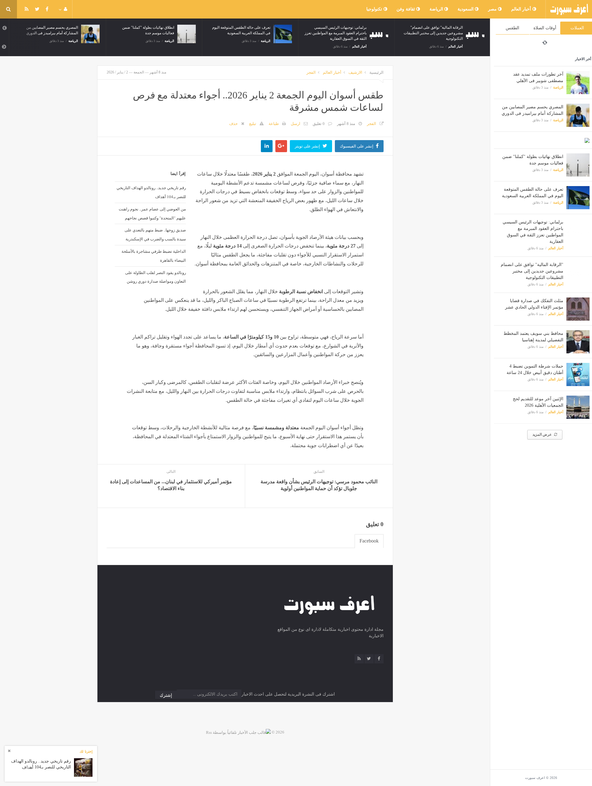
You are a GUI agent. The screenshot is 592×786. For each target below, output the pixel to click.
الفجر (311, 72)
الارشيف (355, 72)
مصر (493, 9)
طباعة (274, 123)
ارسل (295, 123)
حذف (233, 123)
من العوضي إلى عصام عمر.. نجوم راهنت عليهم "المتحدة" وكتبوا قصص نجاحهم (152, 213)
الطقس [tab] (512, 28)
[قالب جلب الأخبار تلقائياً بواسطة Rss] (238, 732)
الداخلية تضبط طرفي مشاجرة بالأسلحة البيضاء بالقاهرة (153, 255)
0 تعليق (319, 123)
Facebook (369, 540)
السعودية (466, 9)
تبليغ (252, 123)
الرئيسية (376, 72)
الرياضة (437, 9)
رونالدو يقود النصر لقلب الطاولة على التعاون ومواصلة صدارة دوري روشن (155, 277)
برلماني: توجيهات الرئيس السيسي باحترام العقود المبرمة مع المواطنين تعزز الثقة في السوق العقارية (336, 33)
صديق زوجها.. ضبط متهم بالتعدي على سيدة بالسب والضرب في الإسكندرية (155, 234)
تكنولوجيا (375, 9)
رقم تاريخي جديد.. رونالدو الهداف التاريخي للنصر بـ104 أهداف (151, 192)
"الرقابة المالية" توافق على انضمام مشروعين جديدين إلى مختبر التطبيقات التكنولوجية (532, 271)
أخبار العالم (521, 9)
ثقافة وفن (406, 9)
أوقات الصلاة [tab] (544, 28)
